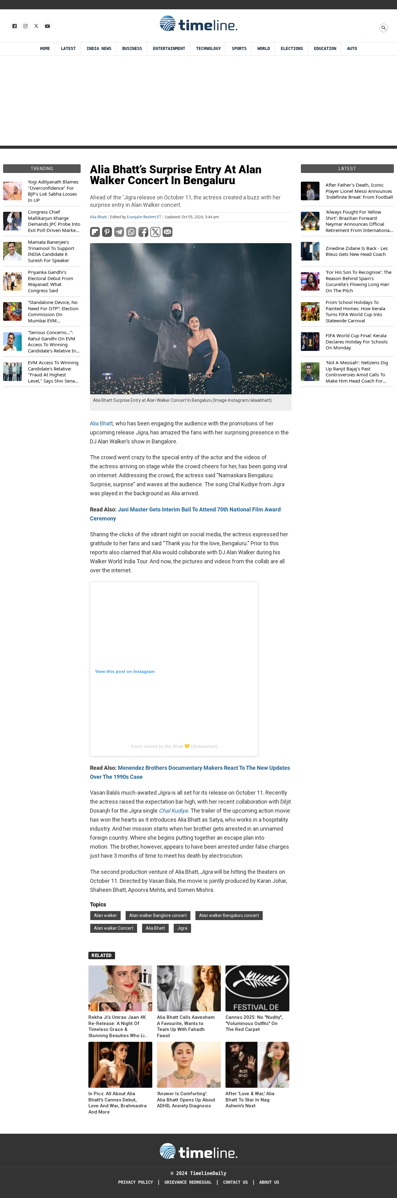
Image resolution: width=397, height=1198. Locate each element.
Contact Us (235, 1182)
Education (325, 48)
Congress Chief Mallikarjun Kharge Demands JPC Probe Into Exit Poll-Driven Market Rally (54, 221)
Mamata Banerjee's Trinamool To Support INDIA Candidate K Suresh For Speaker (51, 251)
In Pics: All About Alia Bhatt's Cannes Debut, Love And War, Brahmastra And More (117, 1103)
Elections (292, 48)
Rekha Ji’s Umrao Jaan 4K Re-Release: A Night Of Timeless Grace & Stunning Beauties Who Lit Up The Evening (117, 1026)
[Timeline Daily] (198, 23)
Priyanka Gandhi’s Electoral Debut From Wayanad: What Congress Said (50, 281)
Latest (68, 48)
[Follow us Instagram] (25, 26)
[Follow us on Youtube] (47, 26)
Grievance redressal (188, 1182)
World (263, 48)
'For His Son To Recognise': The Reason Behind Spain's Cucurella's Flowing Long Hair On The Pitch (358, 281)
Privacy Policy (135, 1182)
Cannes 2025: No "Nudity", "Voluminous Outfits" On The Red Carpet (254, 1023)
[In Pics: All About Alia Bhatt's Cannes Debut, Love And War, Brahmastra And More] (120, 1066)
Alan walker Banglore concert (158, 915)
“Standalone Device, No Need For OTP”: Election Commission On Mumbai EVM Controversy (53, 311)
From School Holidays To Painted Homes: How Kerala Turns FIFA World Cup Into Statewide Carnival (355, 311)
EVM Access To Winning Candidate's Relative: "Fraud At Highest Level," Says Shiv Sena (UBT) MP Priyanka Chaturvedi (53, 372)
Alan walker (105, 915)
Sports (239, 48)
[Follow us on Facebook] (14, 26)
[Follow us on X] (36, 26)
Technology (208, 48)
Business (132, 48)
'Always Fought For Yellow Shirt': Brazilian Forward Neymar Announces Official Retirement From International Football (358, 221)
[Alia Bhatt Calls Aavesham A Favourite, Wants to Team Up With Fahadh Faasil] (189, 989)
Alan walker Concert (113, 928)
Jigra (182, 928)
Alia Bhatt (98, 217)
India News (99, 48)
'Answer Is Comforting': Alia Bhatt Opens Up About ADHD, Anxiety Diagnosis (186, 1100)
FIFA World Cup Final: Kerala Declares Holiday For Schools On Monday (357, 342)
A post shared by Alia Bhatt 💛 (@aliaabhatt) (174, 746)
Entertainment (169, 48)
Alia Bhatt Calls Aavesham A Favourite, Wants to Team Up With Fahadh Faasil (186, 1026)
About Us (269, 1182)
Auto (352, 48)
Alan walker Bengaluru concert (229, 915)
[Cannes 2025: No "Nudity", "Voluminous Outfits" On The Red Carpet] (257, 989)
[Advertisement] (198, 102)
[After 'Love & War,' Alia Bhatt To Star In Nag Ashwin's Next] (257, 1066)
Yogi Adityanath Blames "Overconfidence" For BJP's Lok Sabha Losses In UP (53, 191)
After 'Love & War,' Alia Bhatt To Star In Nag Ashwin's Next (249, 1100)
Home (45, 48)
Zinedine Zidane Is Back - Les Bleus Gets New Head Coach (357, 251)
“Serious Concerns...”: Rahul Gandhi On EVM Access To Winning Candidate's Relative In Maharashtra (52, 341)
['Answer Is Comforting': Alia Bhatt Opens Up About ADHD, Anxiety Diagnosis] (189, 1066)
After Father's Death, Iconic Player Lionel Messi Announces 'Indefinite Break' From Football (359, 191)
